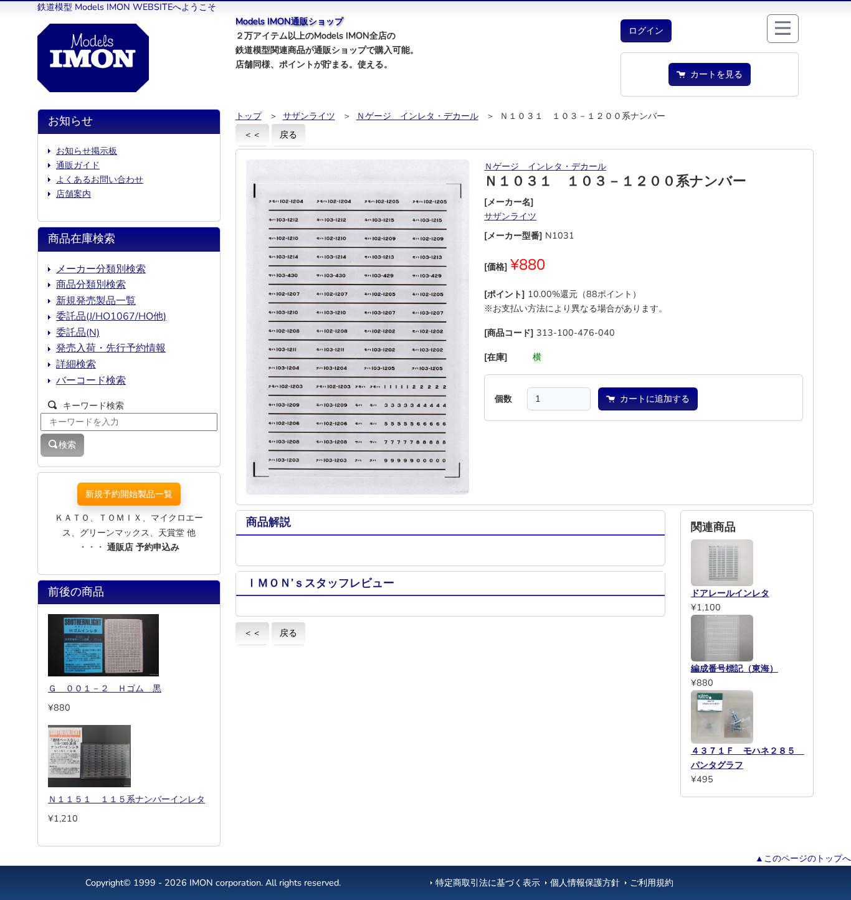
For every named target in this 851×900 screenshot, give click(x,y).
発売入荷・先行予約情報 (111, 348)
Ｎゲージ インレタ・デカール (417, 116)
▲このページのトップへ (803, 858)
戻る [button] (288, 134)
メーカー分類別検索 (101, 269)
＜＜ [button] (252, 134)
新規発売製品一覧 (96, 301)
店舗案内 (73, 193)
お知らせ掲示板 (86, 150)
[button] (646, 30)
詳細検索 (76, 364)
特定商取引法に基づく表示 (487, 882)
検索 (67, 444)
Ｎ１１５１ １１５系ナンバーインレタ (126, 799)
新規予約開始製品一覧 (129, 494)
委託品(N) (78, 332)
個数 (503, 398)
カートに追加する (652, 398)
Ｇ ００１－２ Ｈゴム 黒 (104, 688)
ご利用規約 (651, 882)
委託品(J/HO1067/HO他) (111, 316)
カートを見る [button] (714, 74)
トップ (248, 116)
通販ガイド (78, 165)
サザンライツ (309, 116)
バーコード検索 (91, 380)
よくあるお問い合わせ (99, 179)
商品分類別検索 (91, 284)
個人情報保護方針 (585, 882)
